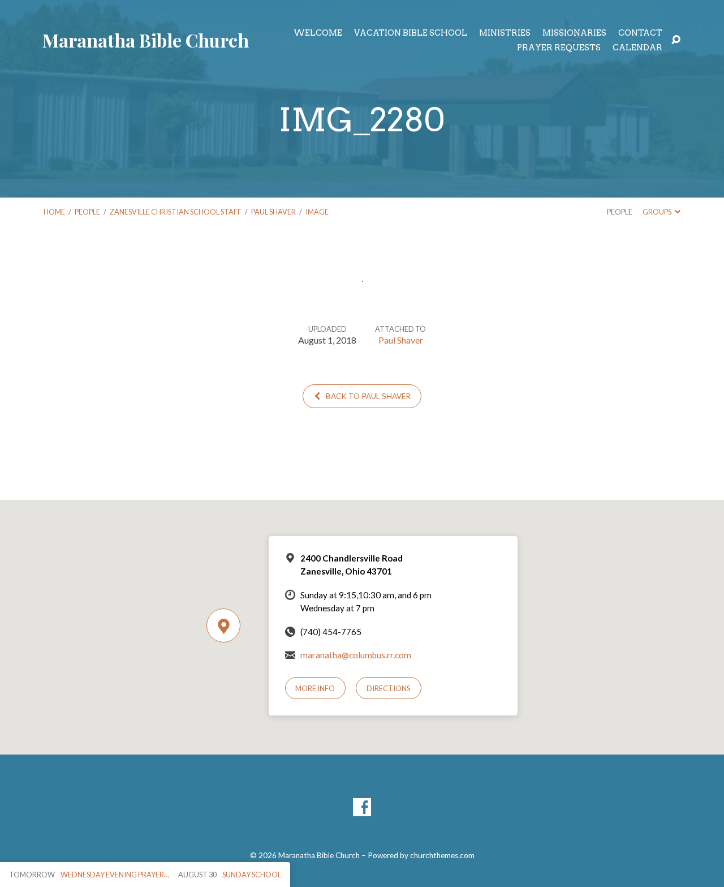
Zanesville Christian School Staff (176, 211)
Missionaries (574, 33)
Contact (640, 33)
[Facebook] (362, 807)
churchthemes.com (442, 855)
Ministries (505, 33)
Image (317, 211)
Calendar (637, 48)
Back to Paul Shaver (367, 396)
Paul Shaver (273, 211)
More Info (315, 688)
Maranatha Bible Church (145, 40)
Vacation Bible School (410, 33)
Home (54, 211)
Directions (389, 688)
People (87, 211)
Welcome (318, 33)
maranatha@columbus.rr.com (355, 655)
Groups (658, 211)
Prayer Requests (559, 48)
